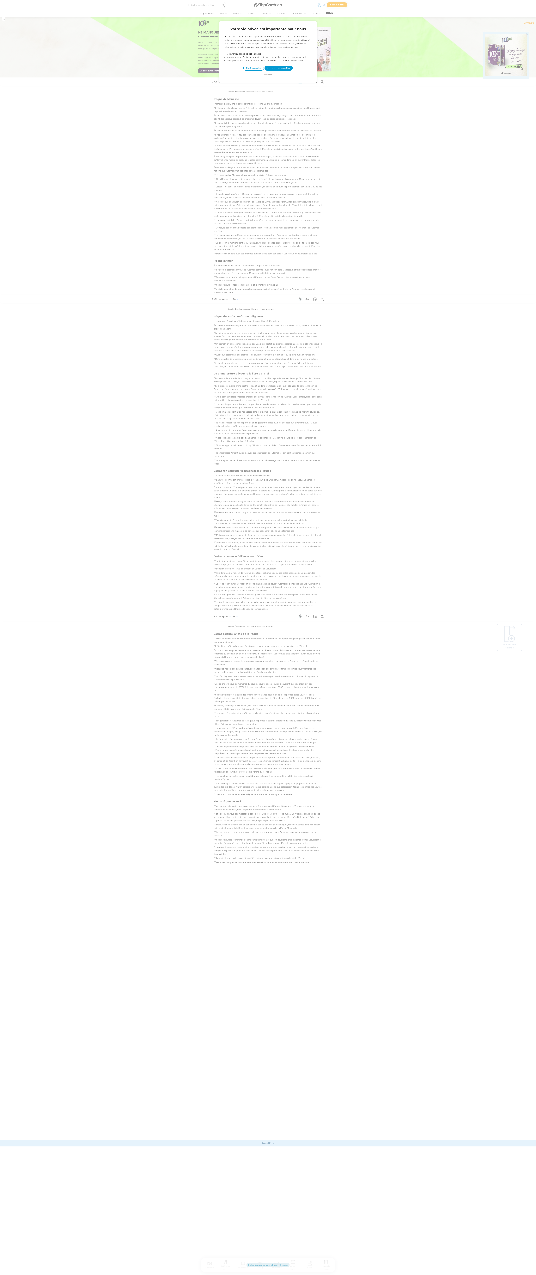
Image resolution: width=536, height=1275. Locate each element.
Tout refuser (268, 74)
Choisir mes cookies (253, 68)
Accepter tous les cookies (278, 68)
